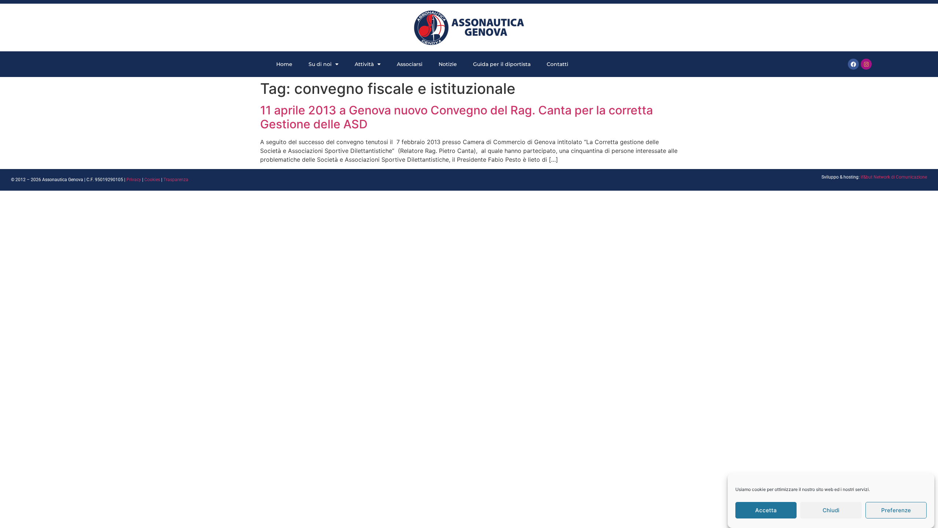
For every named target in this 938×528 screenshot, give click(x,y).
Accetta (766, 510)
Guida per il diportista (502, 64)
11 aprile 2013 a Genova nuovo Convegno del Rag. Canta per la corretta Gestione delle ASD (456, 117)
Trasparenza (175, 179)
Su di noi (320, 64)
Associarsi (409, 64)
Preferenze (896, 510)
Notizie (448, 64)
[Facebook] (853, 64)
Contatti (557, 64)
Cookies (152, 179)
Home (284, 64)
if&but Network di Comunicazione (894, 177)
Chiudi (831, 510)
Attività (364, 64)
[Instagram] (866, 64)
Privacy (133, 179)
